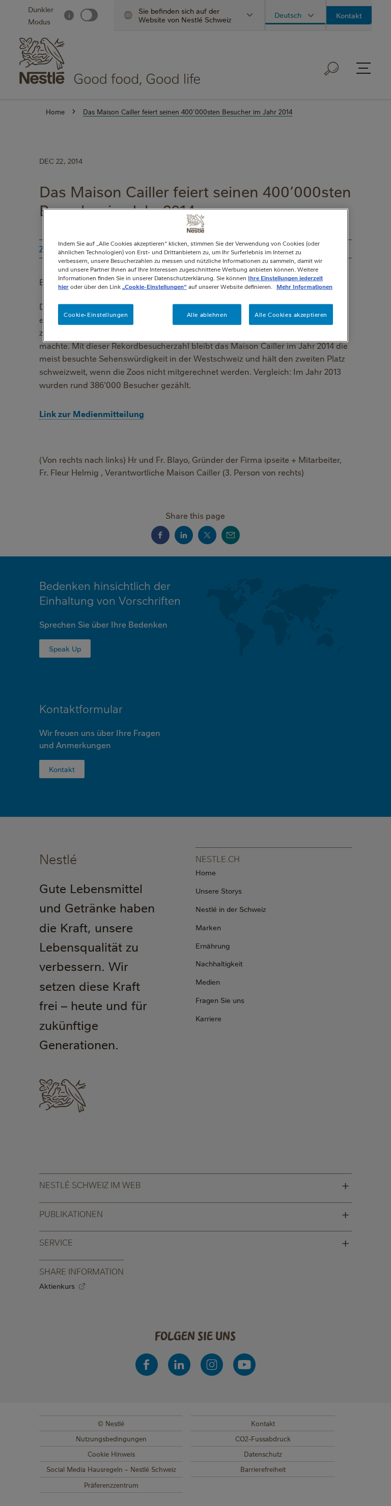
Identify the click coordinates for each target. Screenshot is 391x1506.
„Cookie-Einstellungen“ (154, 286)
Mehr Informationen (304, 286)
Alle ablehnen (207, 314)
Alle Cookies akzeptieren (291, 314)
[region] (195, 275)
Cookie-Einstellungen (96, 314)
